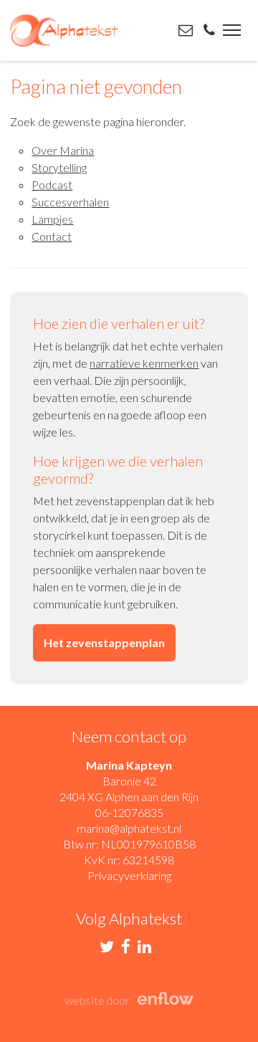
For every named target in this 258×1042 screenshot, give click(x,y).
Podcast (52, 184)
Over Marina (63, 150)
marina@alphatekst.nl (129, 828)
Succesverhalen (70, 202)
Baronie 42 (129, 781)
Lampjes (52, 219)
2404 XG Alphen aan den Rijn (129, 796)
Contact (52, 236)
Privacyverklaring (129, 875)
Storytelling (59, 167)
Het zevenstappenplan (104, 642)
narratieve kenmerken (144, 363)
